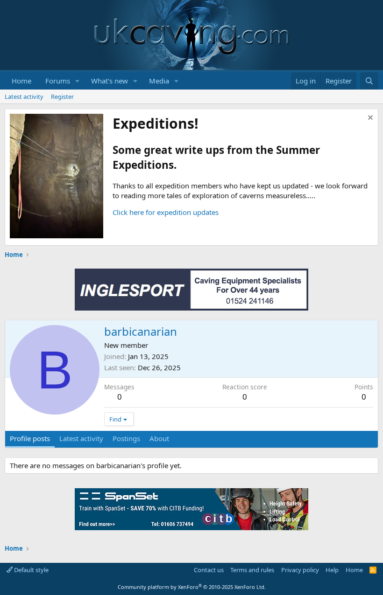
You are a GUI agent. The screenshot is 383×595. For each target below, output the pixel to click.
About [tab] (159, 438)
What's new (109, 80)
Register (62, 96)
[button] (77, 81)
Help (332, 570)
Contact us (209, 570)
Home (21, 80)
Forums (57, 80)
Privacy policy (300, 570)
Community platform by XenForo (192, 586)
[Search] (369, 81)
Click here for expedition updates (166, 212)
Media (159, 80)
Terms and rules (252, 570)
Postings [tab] (126, 438)
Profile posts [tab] (30, 438)
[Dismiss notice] (369, 119)
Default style (31, 570)
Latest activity (24, 96)
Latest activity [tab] (81, 438)
